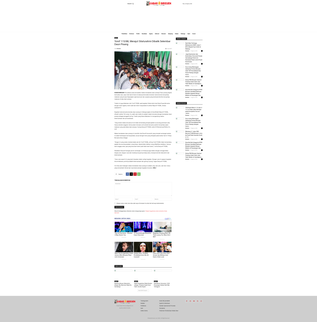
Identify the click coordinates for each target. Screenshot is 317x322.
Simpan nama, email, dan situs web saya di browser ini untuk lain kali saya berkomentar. (140, 203)
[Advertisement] (158, 19)
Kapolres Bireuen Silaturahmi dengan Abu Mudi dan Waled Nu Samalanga (123, 285)
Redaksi (119, 48)
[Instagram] (190, 301)
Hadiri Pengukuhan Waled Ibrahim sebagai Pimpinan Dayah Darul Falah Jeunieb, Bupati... (143, 285)
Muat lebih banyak (142, 290)
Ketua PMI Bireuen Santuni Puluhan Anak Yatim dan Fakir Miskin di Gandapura (193, 81)
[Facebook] (127, 174)
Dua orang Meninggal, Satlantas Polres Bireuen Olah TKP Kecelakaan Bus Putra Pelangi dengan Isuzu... (193, 70)
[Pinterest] (135, 174)
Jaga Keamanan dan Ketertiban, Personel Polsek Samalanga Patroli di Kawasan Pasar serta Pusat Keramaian (193, 57)
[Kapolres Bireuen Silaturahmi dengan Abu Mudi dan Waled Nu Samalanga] (123, 276)
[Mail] (194, 301)
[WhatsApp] (139, 174)
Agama (116, 37)
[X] (131, 174)
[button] (130, 3)
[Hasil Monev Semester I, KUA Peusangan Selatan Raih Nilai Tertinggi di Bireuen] (163, 276)
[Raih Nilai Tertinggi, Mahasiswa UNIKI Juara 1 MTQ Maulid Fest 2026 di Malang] (180, 45)
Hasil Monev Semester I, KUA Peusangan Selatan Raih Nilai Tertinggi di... (162, 285)
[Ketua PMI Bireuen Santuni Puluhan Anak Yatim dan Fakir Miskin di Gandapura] (180, 83)
